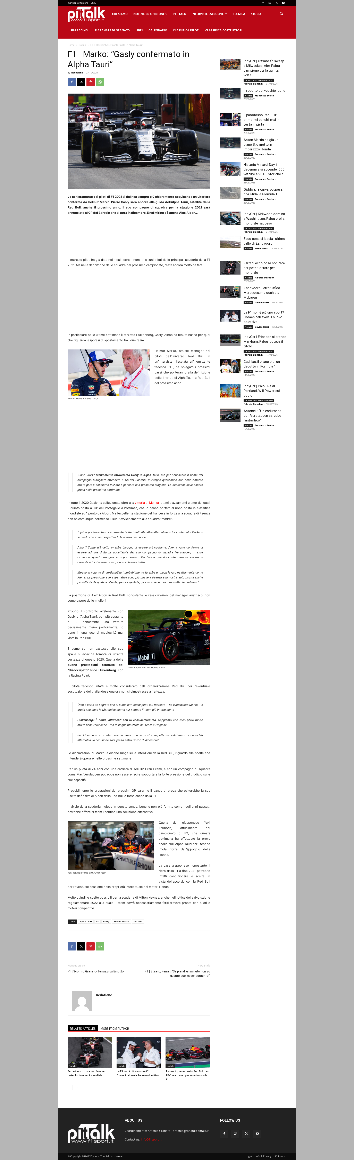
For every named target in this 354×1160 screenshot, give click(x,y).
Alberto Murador (264, 277)
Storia (256, 14)
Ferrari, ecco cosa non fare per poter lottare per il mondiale (264, 268)
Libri (139, 30)
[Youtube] (283, 3)
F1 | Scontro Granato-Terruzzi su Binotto (96, 971)
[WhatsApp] (100, 82)
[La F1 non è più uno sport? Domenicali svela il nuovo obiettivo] (139, 1052)
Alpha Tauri (85, 921)
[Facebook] (263, 3)
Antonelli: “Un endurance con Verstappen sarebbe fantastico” (262, 415)
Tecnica (239, 14)
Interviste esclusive (208, 14)
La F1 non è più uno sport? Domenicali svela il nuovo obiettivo (264, 317)
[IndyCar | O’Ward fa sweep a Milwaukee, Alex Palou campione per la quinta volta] (230, 64)
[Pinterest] (90, 82)
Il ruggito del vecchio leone (264, 90)
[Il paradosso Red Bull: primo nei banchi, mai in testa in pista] (230, 119)
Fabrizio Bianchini (253, 83)
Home (71, 45)
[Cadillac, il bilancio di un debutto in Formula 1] (230, 366)
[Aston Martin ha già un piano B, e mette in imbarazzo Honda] (230, 143)
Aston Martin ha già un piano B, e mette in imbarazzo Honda (261, 144)
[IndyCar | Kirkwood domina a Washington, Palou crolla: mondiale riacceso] (230, 218)
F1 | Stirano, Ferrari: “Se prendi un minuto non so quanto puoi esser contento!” (177, 974)
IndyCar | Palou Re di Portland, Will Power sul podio (262, 390)
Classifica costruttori (223, 30)
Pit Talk (179, 14)
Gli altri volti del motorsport (259, 80)
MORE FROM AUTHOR (115, 1028)
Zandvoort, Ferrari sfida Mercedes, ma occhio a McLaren (262, 292)
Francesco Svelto (264, 95)
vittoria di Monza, (147, 503)
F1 (97, 921)
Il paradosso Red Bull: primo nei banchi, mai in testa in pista (261, 119)
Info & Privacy (263, 1156)
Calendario (158, 30)
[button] (281, 14)
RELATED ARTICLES (83, 1028)
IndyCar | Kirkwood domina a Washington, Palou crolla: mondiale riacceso (264, 218)
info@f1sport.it (151, 1139)
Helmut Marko (121, 921)
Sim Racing (79, 30)
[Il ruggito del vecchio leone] (230, 94)
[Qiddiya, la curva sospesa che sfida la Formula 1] (230, 193)
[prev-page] (70, 1087)
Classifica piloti (186, 30)
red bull (138, 921)
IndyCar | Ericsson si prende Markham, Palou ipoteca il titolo (265, 341)
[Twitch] (270, 3)
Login (249, 1156)
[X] (276, 3)
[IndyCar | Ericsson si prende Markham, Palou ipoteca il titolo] (230, 340)
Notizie (82, 45)
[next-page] (76, 1087)
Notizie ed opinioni (148, 14)
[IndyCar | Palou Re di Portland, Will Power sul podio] (230, 390)
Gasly (106, 921)
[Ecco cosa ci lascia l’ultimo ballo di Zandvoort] (230, 242)
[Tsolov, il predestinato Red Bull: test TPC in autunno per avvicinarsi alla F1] (188, 1052)
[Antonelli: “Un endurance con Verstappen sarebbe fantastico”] (230, 415)
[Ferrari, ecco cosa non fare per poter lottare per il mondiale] (90, 1052)
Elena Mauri (261, 248)
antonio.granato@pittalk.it (191, 1131)
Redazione (77, 72)
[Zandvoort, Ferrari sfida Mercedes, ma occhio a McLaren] (230, 292)
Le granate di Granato (111, 30)
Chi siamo (120, 14)
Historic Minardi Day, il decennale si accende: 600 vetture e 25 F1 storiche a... (265, 169)
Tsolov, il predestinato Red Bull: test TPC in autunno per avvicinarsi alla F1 (188, 1075)
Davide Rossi (262, 302)
